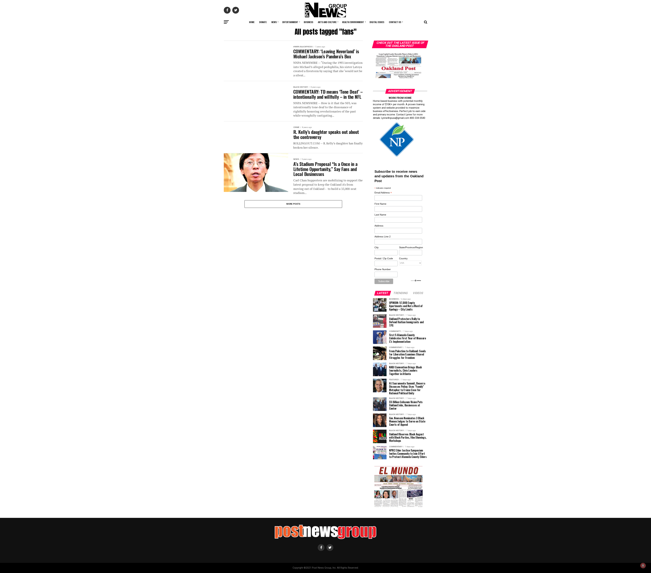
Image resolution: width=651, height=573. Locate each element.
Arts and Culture (327, 22)
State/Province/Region (410, 247)
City (376, 247)
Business (308, 22)
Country (403, 258)
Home (251, 22)
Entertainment (290, 22)
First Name (380, 203)
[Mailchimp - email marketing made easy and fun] (416, 280)
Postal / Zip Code (383, 258)
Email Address (383, 193)
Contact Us (395, 22)
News (274, 22)
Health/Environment (353, 22)
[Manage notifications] (643, 565)
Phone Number (382, 269)
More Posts (293, 204)
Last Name (380, 214)
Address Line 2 (382, 236)
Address (378, 225)
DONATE (263, 22)
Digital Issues (377, 22)
